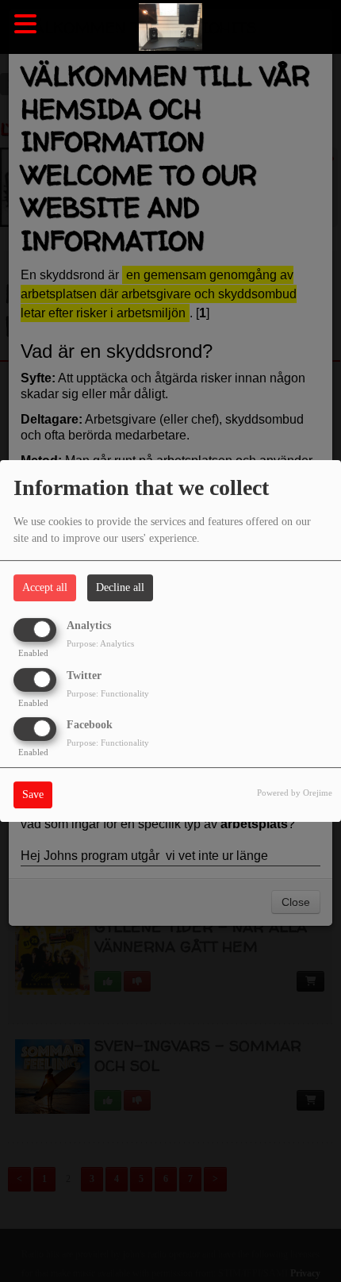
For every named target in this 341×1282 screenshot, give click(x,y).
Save (33, 794)
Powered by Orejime (294, 792)
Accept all (44, 587)
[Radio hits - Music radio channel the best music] (170, 27)
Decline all (120, 587)
